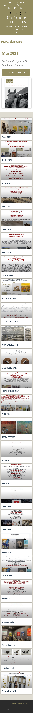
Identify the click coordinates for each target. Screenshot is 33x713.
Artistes (9, 26)
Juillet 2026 (7, 160)
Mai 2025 (6, 483)
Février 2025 (7, 575)
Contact (22, 29)
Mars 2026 (6, 252)
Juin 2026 (6, 183)
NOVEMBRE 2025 (10, 345)
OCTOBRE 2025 (9, 368)
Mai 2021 (10, 53)
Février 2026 (7, 275)
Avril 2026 (6, 229)
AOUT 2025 (7, 414)
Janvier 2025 (7, 599)
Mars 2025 (6, 552)
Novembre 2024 (9, 645)
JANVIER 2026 (9, 298)
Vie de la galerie (20, 26)
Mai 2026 (6, 206)
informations (12, 29)
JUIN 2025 (6, 460)
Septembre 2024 (9, 691)
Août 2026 (6, 137)
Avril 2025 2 (7, 506)
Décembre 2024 (8, 622)
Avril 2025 (6, 529)
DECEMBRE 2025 (10, 321)
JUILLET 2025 (8, 437)
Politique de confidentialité (16, 703)
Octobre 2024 (8, 668)
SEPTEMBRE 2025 (10, 391)
